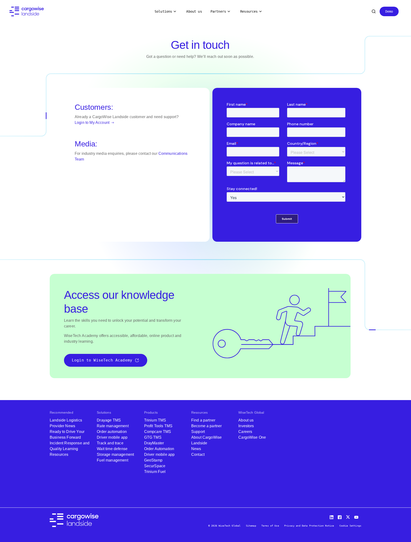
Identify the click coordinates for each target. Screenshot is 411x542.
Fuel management (112, 460)
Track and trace (110, 443)
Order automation (112, 432)
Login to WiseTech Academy (102, 360)
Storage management (115, 454)
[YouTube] (357, 516)
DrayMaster (154, 443)
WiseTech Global (251, 412)
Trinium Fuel (155, 472)
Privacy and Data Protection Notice (309, 525)
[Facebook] (340, 516)
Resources (249, 11)
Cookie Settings (350, 525)
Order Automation (159, 449)
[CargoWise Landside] (27, 11)
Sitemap (251, 525)
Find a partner (203, 420)
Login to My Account (92, 122)
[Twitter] (348, 516)
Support (198, 432)
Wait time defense (112, 449)
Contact (198, 454)
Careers (245, 432)
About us (194, 11)
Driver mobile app (112, 437)
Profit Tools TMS (158, 426)
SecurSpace (155, 466)
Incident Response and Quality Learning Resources (69, 449)
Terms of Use (270, 525)
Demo (389, 11)
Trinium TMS (155, 420)
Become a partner (206, 426)
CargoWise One (252, 437)
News (196, 449)
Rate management (112, 426)
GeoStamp (153, 460)
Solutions (163, 11)
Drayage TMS (109, 420)
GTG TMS (152, 437)
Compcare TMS (157, 432)
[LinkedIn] (332, 516)
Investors (246, 426)
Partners (218, 11)
